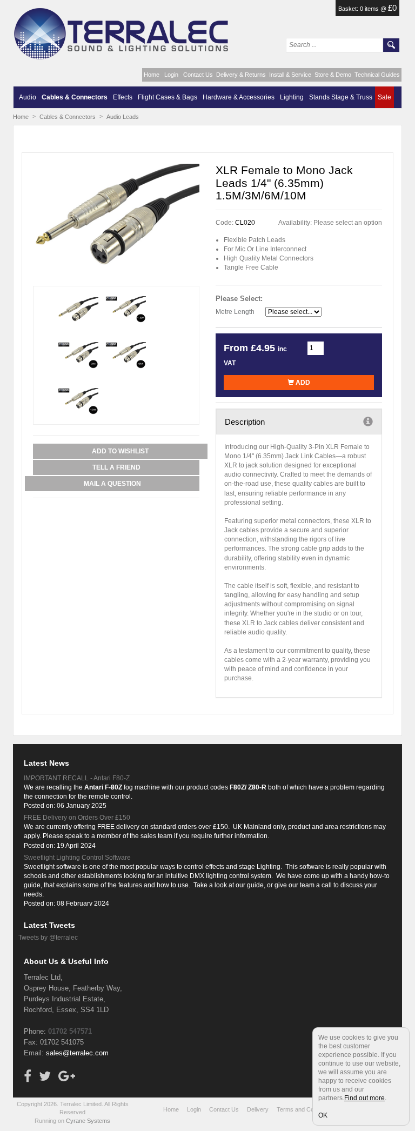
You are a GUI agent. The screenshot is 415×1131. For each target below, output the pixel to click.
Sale (384, 97)
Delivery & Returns (241, 74)
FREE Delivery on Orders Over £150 (77, 817)
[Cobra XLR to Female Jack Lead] (116, 214)
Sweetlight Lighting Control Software (77, 857)
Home (151, 74)
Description (245, 421)
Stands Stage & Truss (340, 97)
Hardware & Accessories (239, 97)
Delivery (258, 1109)
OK (322, 1115)
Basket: (349, 8)
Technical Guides (377, 74)
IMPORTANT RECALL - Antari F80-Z (77, 778)
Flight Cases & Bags (167, 97)
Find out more (364, 1098)
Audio (27, 97)
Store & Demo (332, 74)
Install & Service (290, 74)
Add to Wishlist (120, 451)
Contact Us (198, 74)
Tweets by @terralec (48, 937)
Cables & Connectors (75, 97)
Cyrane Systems (88, 1120)
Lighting (292, 97)
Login (171, 74)
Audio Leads (122, 116)
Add (302, 382)
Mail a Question (112, 483)
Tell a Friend (116, 467)
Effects (122, 97)
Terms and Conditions (305, 1109)
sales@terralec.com (77, 1053)
